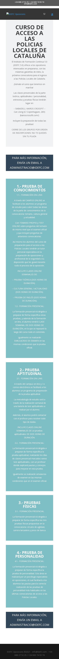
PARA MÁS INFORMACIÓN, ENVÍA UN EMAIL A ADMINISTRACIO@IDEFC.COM (29, 163)
